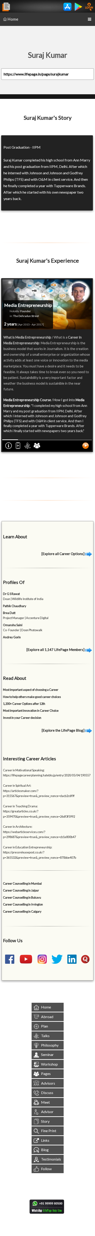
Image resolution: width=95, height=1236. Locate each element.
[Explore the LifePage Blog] (63, 730)
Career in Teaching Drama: (20, 806)
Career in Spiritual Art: (17, 785)
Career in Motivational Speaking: (24, 770)
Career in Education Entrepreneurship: (27, 847)
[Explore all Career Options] (63, 554)
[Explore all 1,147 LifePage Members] (56, 649)
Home (13, 19)
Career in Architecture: (17, 826)
